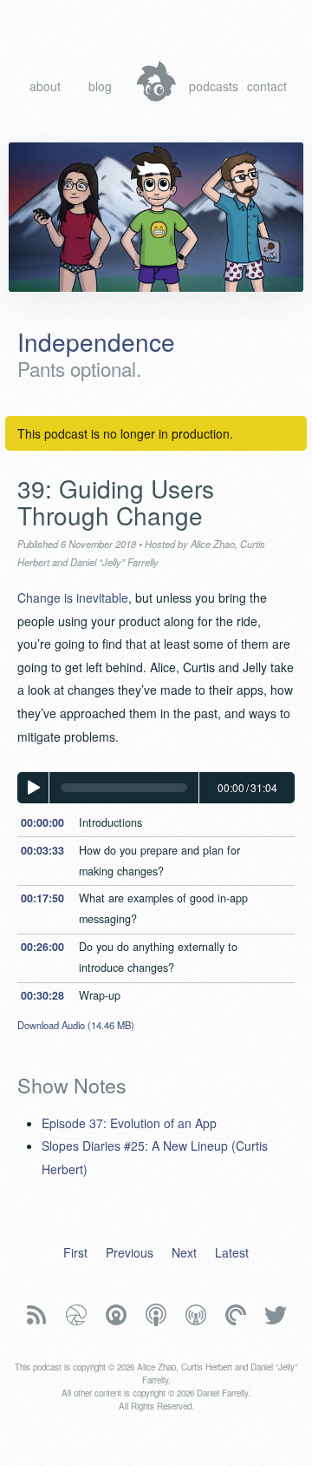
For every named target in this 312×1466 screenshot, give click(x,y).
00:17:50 (42, 898)
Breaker (76, 1315)
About (45, 86)
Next (184, 1252)
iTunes (156, 1315)
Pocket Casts (236, 1315)
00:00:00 (42, 822)
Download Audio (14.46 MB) (75, 1025)
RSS (36, 1315)
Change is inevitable (72, 597)
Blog (100, 86)
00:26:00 (42, 946)
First (75, 1252)
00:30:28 (42, 995)
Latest (232, 1252)
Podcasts (211, 86)
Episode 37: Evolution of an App (129, 1123)
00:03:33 (42, 850)
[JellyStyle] (156, 81)
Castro (116, 1315)
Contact (267, 86)
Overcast (196, 1315)
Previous (129, 1252)
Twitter (275, 1315)
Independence (96, 341)
